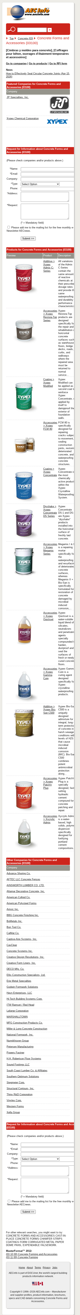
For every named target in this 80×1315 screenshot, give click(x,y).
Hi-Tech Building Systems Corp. (25, 998)
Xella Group (13, 1112)
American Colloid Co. (18, 897)
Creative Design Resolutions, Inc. (25, 957)
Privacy (46, 1267)
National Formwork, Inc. (20, 1034)
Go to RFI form (58, 63)
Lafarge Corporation (18, 1010)
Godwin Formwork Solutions (22, 986)
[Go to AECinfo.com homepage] (28, 20)
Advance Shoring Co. (18, 873)
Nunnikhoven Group (18, 1040)
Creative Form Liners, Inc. (21, 963)
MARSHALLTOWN (17, 1016)
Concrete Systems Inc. (20, 951)
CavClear (12, 945)
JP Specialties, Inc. (18, 97)
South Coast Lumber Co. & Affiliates (27, 1070)
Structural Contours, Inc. (20, 1088)
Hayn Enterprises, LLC (19, 992)
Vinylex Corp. (14, 1100)
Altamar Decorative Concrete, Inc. (26, 891)
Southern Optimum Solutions (23, 1076)
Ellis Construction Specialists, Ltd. (26, 974)
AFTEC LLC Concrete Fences (23, 879)
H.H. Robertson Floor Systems (24, 1058)
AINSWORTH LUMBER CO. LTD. (25, 885)
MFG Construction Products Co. (25, 1022)
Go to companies (16, 63)
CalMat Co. (13, 933)
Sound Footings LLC (18, 1064)
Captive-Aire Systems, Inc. (22, 939)
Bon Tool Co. (14, 927)
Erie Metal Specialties (19, 980)
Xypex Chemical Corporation (23, 118)
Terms (38, 1267)
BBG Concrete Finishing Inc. (23, 915)
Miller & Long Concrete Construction (27, 1028)
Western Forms (15, 1106)
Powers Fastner (15, 1052)
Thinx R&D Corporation (19, 1094)
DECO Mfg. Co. (15, 969)
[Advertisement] (43, 138)
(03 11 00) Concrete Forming (22, 1257)
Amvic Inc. (13, 909)
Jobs (54, 1267)
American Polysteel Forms (22, 903)
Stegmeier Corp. (16, 1082)
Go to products (38, 63)
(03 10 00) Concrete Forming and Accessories (31, 1254)
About (30, 1267)
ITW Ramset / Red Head (20, 1004)
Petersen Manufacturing (20, 1046)
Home (22, 1267)
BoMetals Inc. (14, 921)
